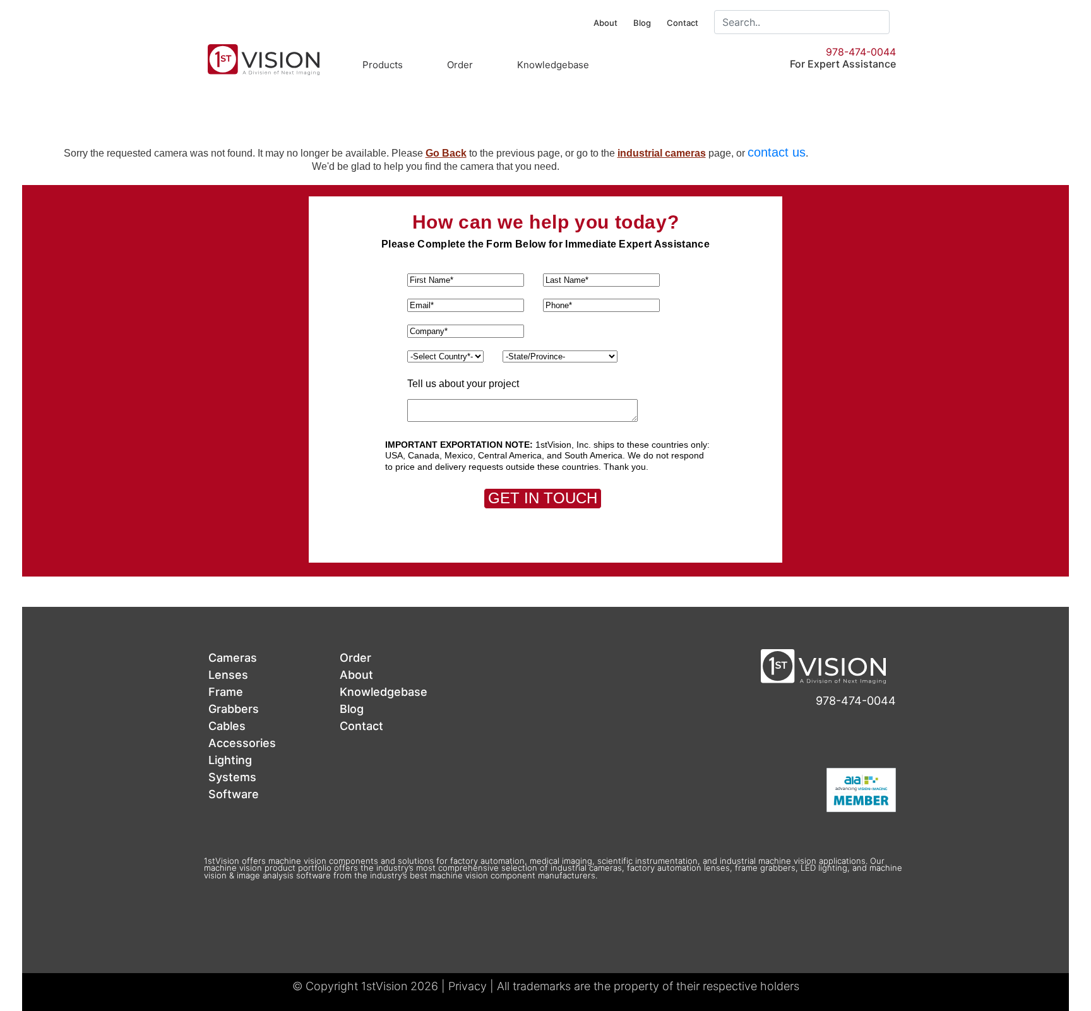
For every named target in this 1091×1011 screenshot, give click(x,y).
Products (382, 65)
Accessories (242, 743)
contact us (777, 152)
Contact (682, 23)
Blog (642, 23)
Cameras (232, 657)
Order (460, 65)
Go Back (446, 153)
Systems (232, 777)
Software (233, 794)
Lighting (230, 760)
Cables (227, 726)
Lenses (228, 674)
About (605, 23)
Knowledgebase (553, 65)
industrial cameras (661, 153)
